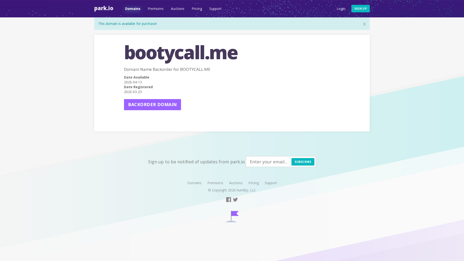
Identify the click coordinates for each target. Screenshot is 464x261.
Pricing (197, 8)
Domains (132, 8)
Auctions (177, 8)
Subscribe (303, 162)
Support (215, 8)
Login (341, 8)
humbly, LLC (246, 190)
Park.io (103, 8)
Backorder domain (152, 104)
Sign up (360, 9)
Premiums (156, 8)
